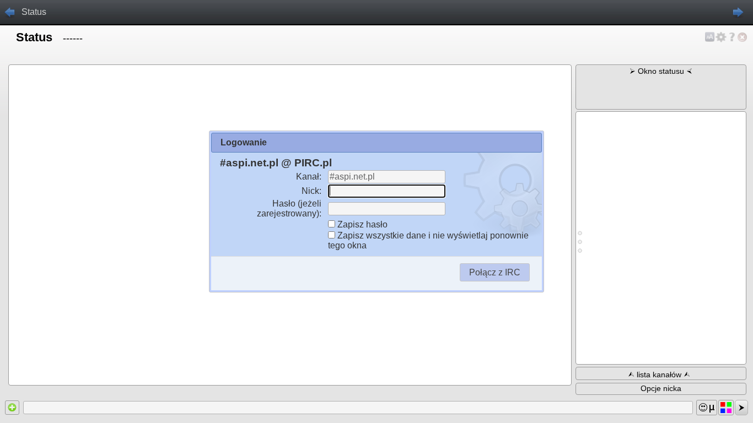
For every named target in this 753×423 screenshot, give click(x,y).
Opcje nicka (661, 388)
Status (33, 12)
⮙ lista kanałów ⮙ (659, 374)
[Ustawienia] (721, 37)
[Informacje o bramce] (732, 37)
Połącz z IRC (494, 272)
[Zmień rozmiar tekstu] (710, 37)
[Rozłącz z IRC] (742, 37)
